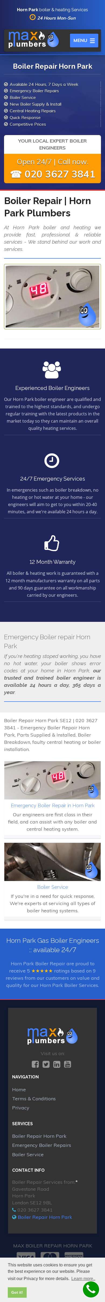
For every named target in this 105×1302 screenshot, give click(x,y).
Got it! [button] (17, 1292)
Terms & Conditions (34, 1099)
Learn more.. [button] (83, 1278)
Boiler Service (28, 1154)
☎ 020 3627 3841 (52, 174)
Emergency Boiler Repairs (41, 1145)
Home (19, 1089)
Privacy (20, 1108)
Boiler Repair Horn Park (39, 1136)
